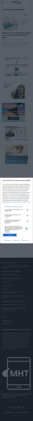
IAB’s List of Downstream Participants (18, 202)
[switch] (27, 210)
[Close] (30, 180)
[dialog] (16, 210)
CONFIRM (10, 235)
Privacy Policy (25, 240)
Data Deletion (8, 240)
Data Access (16, 240)
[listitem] (16, 206)
